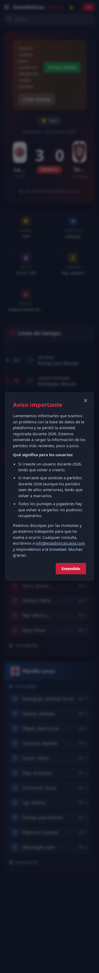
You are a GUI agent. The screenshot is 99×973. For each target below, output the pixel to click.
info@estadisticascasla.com (60, 543)
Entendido (71, 568)
